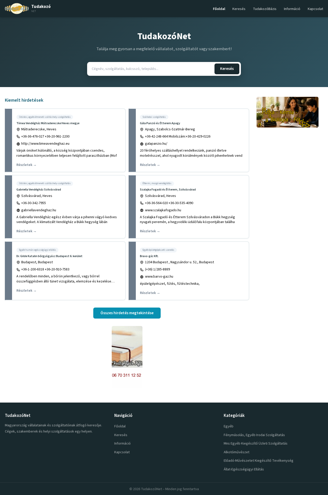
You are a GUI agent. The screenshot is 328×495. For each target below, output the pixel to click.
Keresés (238, 9)
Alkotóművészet (236, 452)
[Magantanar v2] (290, 112)
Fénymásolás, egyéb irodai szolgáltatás (254, 435)
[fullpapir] (127, 357)
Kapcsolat (315, 9)
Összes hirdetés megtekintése (126, 313)
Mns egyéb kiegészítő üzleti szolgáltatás (256, 443)
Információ (292, 9)
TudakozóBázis (264, 9)
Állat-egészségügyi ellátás (244, 469)
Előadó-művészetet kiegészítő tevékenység (258, 460)
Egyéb (228, 426)
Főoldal (219, 9)
